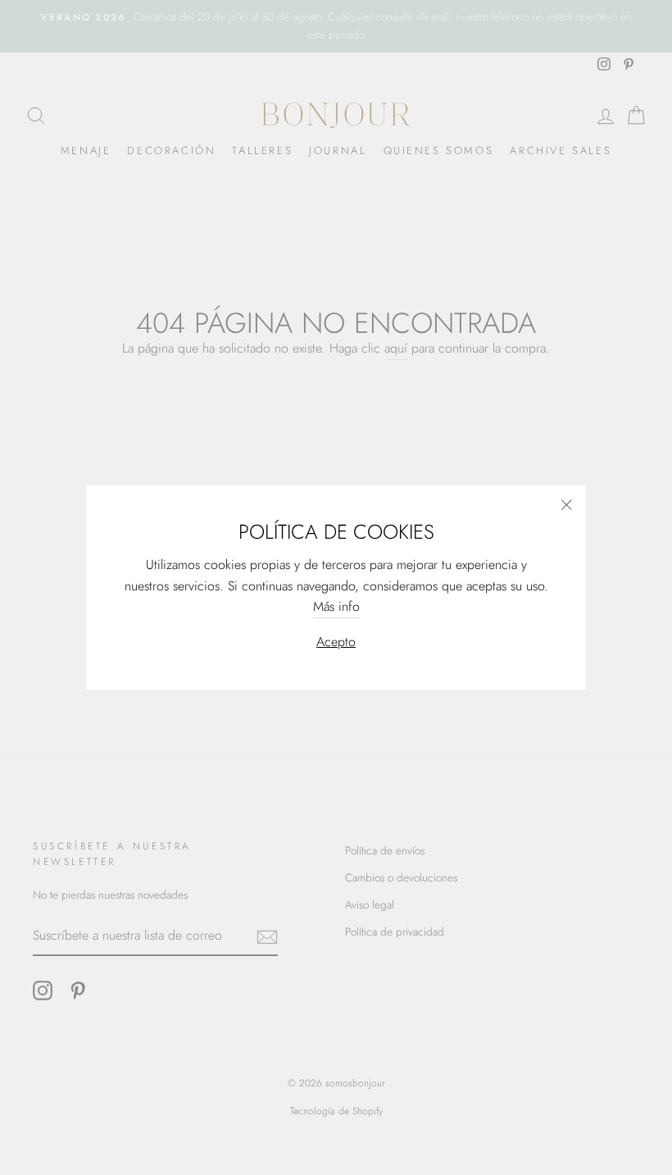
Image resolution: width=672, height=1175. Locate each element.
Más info (336, 606)
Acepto (336, 641)
